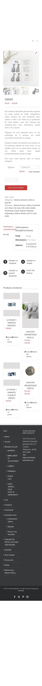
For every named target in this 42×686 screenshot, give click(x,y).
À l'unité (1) (32, 246)
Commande (9, 510)
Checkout (8, 505)
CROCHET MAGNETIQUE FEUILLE (31, 334)
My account (9, 560)
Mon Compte (9, 555)
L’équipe (11, 526)
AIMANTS (11, 450)
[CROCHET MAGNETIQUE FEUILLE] (30, 310)
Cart (6, 500)
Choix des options (28, 354)
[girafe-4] (34, 91)
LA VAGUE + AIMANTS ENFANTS (11, 323)
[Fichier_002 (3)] (25, 91)
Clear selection (34, 171)
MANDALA (11, 471)
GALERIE (8, 550)
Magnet (23, 211)
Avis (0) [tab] (6, 234)
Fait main (17, 208)
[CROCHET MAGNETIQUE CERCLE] (30, 371)
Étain (11, 208)
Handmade (9, 211)
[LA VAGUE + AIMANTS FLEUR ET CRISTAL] (11, 374)
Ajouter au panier (16, 188)
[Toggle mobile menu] (37, 41)
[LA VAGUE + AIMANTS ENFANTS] (11, 304)
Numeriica (21, 590)
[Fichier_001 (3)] (8, 91)
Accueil (7, 442)
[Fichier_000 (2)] (17, 91)
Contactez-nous (10, 515)
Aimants (17, 200)
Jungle (16, 211)
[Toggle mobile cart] (33, 41)
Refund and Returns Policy (10, 571)
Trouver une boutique (12, 532)
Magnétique (9, 213)
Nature (17, 213)
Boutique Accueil (11, 447)
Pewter (23, 213)
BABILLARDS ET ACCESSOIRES (12, 458)
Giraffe (32, 208)
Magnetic (29, 211)
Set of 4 (29, 213)
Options (11, 167)
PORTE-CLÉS (11, 477)
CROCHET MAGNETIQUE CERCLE (31, 385)
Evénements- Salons (12, 520)
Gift (23, 208)
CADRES (11, 466)
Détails (16, 337)
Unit (34, 213)
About (7, 436)
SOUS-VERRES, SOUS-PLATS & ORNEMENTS (12, 489)
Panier (7, 565)
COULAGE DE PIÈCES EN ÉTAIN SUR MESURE (11, 542)
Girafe (27, 208)
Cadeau (29, 205)
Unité (7, 216)
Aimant (16, 205)
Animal (22, 205)
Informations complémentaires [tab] (8, 227)
